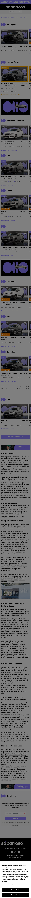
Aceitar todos (15, 894)
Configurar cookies (15, 884)
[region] (15, 879)
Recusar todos (15, 889)
